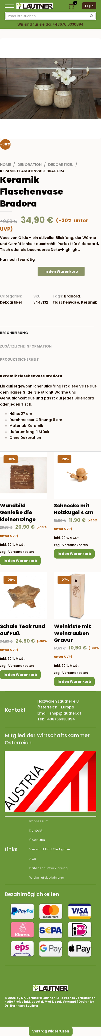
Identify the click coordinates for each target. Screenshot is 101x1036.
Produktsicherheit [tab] (19, 359)
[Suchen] (92, 16)
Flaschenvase (66, 302)
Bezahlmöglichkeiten (32, 894)
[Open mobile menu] (9, 6)
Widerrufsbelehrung (46, 877)
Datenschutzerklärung (48, 868)
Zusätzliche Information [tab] (26, 346)
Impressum (39, 821)
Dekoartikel (60, 164)
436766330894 (61, 719)
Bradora (72, 296)
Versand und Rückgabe (49, 849)
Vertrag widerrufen (50, 1031)
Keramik (89, 302)
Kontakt (36, 830)
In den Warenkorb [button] (20, 560)
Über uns (37, 840)
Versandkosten (21, 552)
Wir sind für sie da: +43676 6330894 (50, 24)
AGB (32, 858)
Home (5, 164)
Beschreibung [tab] (14, 332)
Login (89, 6)
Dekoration (29, 164)
